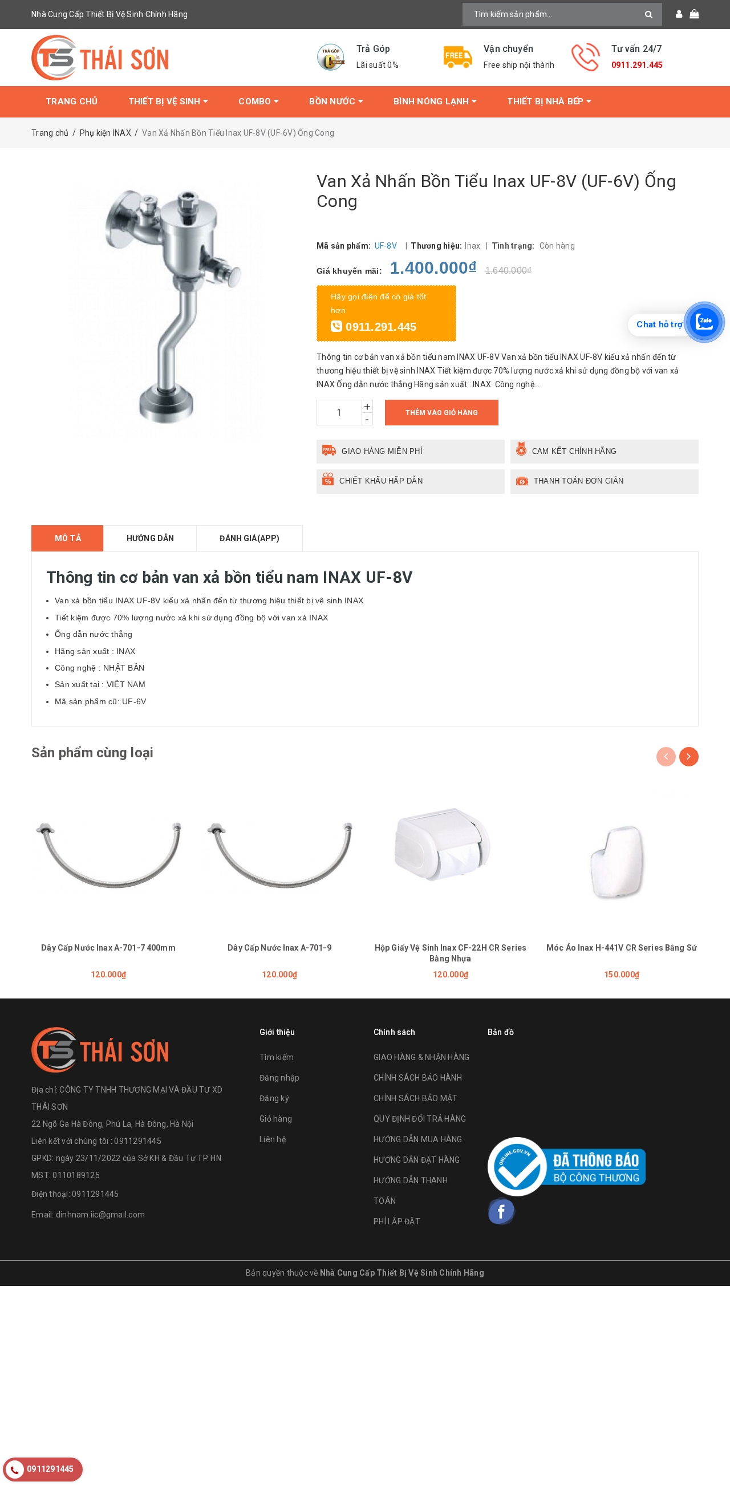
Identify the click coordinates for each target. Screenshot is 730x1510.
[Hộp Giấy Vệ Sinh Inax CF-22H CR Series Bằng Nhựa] (451, 854)
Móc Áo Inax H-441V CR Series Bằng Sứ (621, 947)
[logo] (99, 1048)
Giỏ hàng (275, 1118)
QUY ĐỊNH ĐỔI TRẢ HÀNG (420, 1118)
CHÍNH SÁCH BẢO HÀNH (418, 1077)
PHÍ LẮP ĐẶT (397, 1221)
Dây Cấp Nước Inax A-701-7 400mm (108, 947)
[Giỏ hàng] (690, 14)
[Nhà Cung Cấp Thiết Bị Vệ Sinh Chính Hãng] (165, 57)
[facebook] (502, 1211)
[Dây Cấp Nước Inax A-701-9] (279, 854)
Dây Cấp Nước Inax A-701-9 (279, 947)
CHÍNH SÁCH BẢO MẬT (416, 1098)
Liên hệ (272, 1139)
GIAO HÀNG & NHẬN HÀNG (421, 1057)
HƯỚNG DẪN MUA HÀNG (418, 1139)
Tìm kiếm (276, 1057)
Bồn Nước (333, 101)
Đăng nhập (279, 1077)
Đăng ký (274, 1098)
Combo (256, 101)
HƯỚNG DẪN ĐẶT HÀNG (417, 1159)
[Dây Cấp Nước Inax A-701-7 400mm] (108, 854)
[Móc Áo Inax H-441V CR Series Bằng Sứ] (622, 854)
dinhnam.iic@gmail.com (100, 1214)
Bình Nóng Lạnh (433, 101)
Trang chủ (72, 101)
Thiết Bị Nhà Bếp (546, 101)
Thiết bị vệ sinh (165, 101)
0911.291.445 (637, 65)
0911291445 (95, 1194)
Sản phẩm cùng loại (92, 753)
